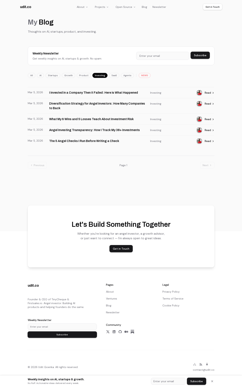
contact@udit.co (203, 369)
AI (40, 75)
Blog (144, 7)
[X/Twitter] (108, 332)
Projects (100, 7)
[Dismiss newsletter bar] (212, 381)
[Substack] (132, 332)
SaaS (114, 75)
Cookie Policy (170, 305)
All (31, 75)
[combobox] (162, 56)
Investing (100, 75)
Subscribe (200, 55)
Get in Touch (212, 6)
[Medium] (126, 332)
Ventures (111, 298)
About (81, 7)
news (144, 75)
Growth (68, 75)
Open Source (124, 7)
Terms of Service (172, 298)
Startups (53, 75)
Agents (127, 75)
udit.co (25, 7)
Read (208, 92)
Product (83, 75)
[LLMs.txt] (207, 364)
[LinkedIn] (114, 332)
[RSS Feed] (201, 364)
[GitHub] (120, 332)
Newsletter (159, 7)
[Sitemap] (195, 364)
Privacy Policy (171, 291)
